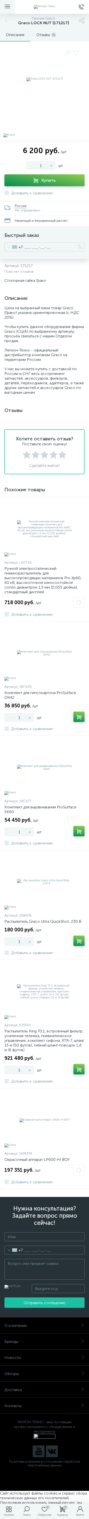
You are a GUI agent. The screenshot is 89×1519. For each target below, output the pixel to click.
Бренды (11, 1341)
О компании (15, 1325)
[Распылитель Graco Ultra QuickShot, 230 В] (44, 882)
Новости (12, 1357)
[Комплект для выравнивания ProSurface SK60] (44, 767)
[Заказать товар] (79, 602)
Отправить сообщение (44, 1302)
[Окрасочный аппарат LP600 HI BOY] (44, 1120)
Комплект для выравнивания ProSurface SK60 (40, 809)
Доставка (13, 1389)
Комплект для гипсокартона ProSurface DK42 (40, 695)
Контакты (13, 1405)
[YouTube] (38, 1451)
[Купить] (79, 717)
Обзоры (11, 1373)
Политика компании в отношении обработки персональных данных (44, 1463)
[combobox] (14, 247)
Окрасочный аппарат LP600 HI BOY (37, 1159)
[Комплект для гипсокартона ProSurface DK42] (44, 653)
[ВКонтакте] (52, 1451)
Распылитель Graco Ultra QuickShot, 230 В (42, 921)
